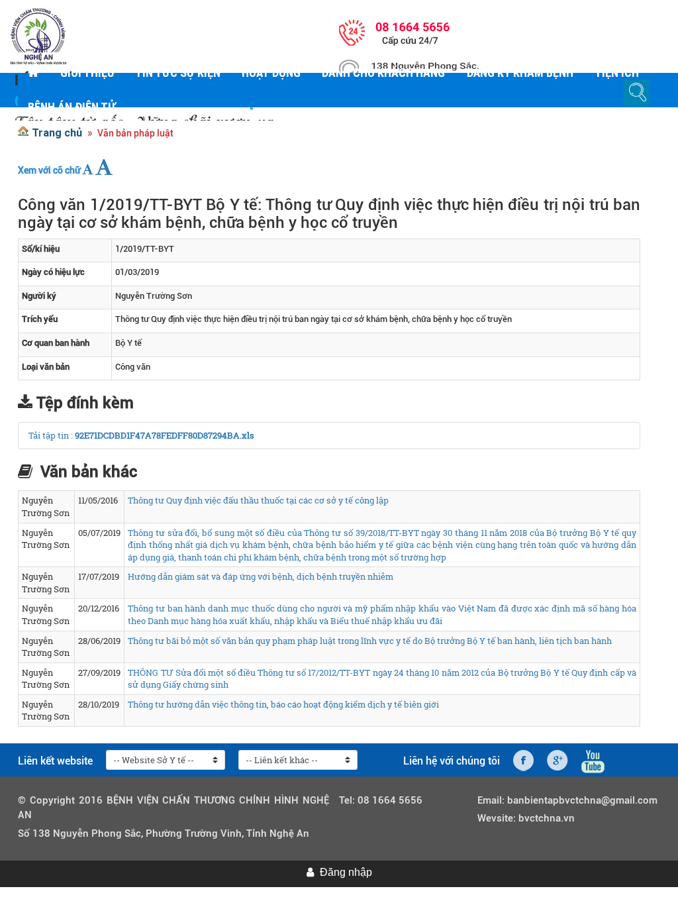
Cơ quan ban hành (55, 343)
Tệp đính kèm (85, 402)
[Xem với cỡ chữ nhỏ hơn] (87, 170)
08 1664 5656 (390, 800)
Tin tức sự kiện (177, 72)
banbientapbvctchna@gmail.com (582, 800)
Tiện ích (617, 72)
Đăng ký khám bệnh (519, 72)
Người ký (39, 296)
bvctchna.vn (546, 818)
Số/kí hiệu (41, 249)
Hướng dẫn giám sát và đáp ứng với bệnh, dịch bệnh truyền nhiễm (260, 576)
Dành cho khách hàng (383, 72)
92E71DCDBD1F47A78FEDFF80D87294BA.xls (164, 435)
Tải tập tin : (51, 435)
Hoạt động (271, 72)
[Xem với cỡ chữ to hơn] (104, 167)
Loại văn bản (46, 367)
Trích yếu (40, 319)
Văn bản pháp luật (135, 133)
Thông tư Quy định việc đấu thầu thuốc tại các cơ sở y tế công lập (258, 500)
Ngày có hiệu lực (53, 272)
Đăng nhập (346, 872)
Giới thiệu (87, 72)
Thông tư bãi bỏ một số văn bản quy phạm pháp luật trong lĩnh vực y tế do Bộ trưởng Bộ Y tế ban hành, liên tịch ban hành (370, 641)
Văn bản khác (88, 471)
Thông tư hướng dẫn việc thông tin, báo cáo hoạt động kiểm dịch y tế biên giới (283, 704)
